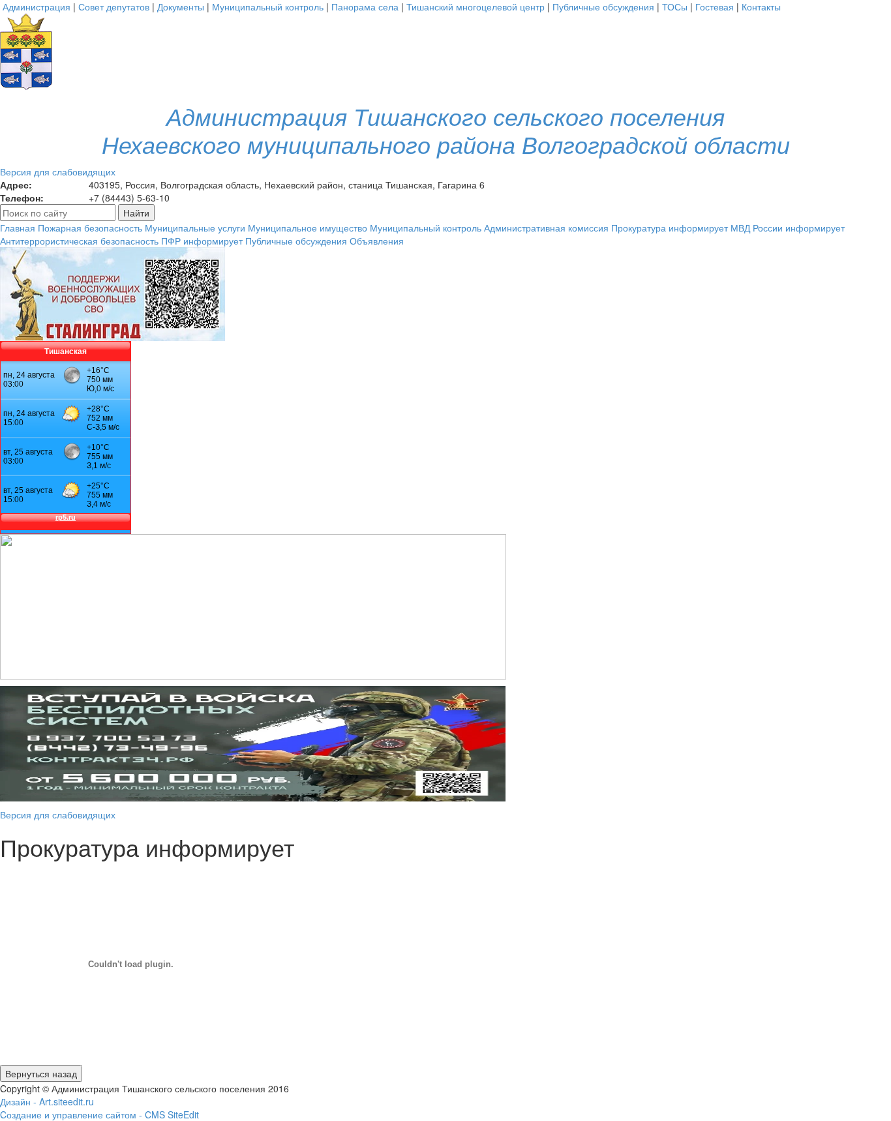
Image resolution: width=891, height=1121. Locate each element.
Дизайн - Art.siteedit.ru (47, 1101)
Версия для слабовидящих (57, 171)
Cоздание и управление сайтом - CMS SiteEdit (99, 1114)
